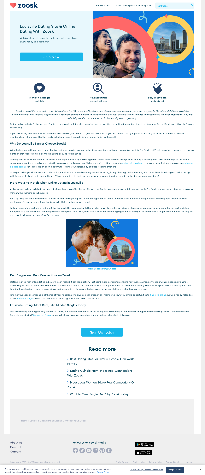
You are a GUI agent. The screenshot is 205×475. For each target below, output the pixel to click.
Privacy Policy (155, 462)
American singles (25, 298)
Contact (15, 447)
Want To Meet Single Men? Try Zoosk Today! (99, 394)
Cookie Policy (139, 462)
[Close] (200, 469)
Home (24, 420)
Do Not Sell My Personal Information (146, 469)
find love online (158, 294)
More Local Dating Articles (102, 268)
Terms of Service (173, 462)
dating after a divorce (133, 163)
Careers (15, 451)
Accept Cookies (174, 469)
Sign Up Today (102, 332)
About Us (16, 442)
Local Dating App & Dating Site (133, 5)
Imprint (188, 462)
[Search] (192, 6)
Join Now (51, 56)
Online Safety (122, 462)
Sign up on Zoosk (42, 315)
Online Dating (102, 5)
